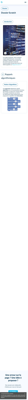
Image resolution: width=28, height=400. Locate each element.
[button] (14, 42)
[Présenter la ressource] (23, 21)
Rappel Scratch (16, 64)
